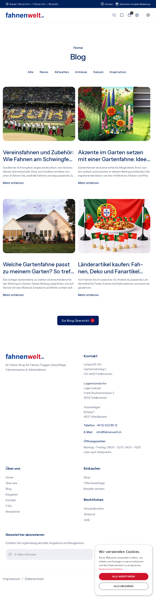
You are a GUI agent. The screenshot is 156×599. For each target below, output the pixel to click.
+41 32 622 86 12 (106, 425)
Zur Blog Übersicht (75, 320)
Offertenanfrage (94, 483)
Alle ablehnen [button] (123, 586)
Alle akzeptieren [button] (123, 576)
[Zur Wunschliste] (121, 15)
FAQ (9, 506)
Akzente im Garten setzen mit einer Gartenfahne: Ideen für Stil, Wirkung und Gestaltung (114, 156)
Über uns (11, 483)
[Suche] (113, 15)
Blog (8, 489)
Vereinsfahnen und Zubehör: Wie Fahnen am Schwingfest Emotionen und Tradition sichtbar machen (38, 156)
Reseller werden (94, 489)
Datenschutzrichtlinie (111, 569)
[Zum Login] (136, 15)
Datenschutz (34, 579)
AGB (87, 520)
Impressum (11, 579)
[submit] (87, 554)
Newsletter (13, 511)
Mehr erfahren (13, 183)
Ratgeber (12, 494)
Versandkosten (94, 508)
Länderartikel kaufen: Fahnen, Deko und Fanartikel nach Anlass (110, 268)
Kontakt (11, 500)
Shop (87, 477)
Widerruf (89, 514)
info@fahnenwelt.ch (108, 432)
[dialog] (123, 570)
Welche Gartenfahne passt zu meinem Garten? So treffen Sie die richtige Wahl (38, 268)
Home (78, 48)
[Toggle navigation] (148, 15)
